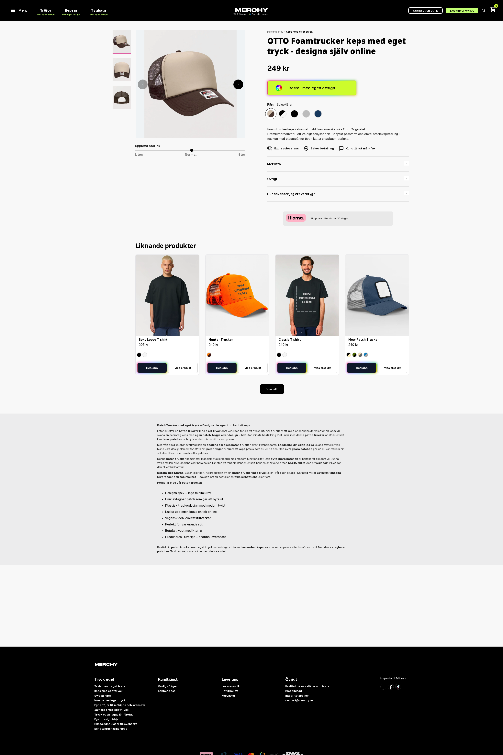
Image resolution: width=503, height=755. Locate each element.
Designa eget (275, 31)
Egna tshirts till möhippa (110, 728)
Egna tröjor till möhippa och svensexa (119, 705)
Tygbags (99, 12)
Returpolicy (230, 691)
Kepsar (71, 12)
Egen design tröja (106, 719)
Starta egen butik (425, 10)
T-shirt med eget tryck (109, 686)
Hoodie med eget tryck (110, 700)
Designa (152, 368)
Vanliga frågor (167, 686)
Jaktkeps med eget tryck (111, 710)
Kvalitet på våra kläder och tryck (307, 686)
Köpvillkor (228, 695)
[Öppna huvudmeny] (13, 10)
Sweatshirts (102, 695)
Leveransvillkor (232, 686)
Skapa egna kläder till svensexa (115, 724)
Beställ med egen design (311, 88)
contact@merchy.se (299, 700)
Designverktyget (462, 10)
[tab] (338, 163)
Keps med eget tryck (299, 31)
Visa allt (272, 389)
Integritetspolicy (296, 695)
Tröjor (46, 12)
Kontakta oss (166, 691)
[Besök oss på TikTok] (398, 688)
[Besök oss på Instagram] (383, 688)
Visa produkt (182, 368)
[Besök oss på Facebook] (391, 688)
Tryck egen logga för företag (113, 714)
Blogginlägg (293, 691)
